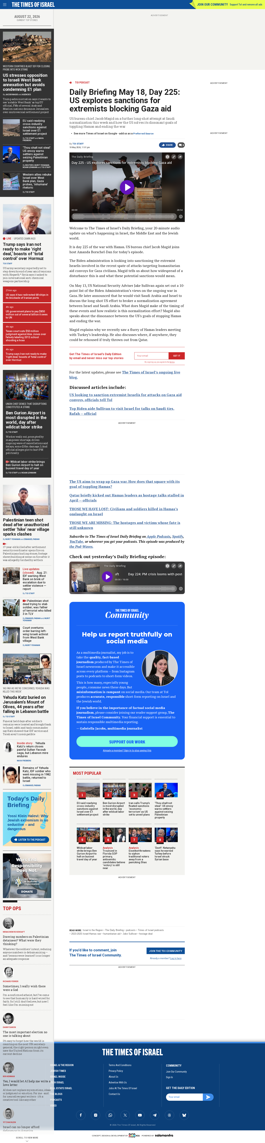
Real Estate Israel (61, 1088)
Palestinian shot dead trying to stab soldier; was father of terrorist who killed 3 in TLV (37, 607)
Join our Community (212, 4)
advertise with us (118, 1082)
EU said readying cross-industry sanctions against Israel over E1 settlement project (87, 809)
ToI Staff (78, 144)
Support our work (127, 741)
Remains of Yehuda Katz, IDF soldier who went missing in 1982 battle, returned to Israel (37, 774)
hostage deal (146, 933)
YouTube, (76, 541)
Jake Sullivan (130, 933)
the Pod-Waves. (81, 546)
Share (169, 145)
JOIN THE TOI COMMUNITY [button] (165, 950)
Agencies (26, 95)
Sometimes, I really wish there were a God (24, 988)
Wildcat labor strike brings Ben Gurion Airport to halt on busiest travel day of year (87, 853)
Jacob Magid (11, 95)
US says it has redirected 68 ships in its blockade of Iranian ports (27, 296)
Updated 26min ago (25, 238)
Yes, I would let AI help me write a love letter (26, 1083)
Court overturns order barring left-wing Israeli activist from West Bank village (35, 634)
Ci (112, 509)
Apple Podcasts (158, 536)
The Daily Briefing (114, 930)
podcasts (131, 930)
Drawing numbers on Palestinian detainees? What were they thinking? (26, 940)
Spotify (177, 536)
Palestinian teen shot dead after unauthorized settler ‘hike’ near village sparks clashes (26, 527)
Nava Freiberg (24, 761)
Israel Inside (57, 1076)
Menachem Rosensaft (14, 932)
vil (116, 509)
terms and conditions (120, 1065)
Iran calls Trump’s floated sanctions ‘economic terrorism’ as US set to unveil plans (139, 809)
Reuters (29, 165)
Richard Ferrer (10, 981)
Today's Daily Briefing (26, 801)
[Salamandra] (164, 1135)
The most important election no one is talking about (25, 1034)
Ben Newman (9, 1076)
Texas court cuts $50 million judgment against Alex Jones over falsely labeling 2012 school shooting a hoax (26, 336)
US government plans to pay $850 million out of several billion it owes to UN (27, 314)
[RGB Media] (135, 1135)
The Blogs (56, 1094)
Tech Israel (57, 1082)
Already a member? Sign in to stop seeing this (127, 750)
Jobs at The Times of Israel (123, 1088)
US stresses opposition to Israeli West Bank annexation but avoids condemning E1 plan (25, 82)
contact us (114, 1094)
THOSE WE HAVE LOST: (89, 509)
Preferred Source (143, 133)
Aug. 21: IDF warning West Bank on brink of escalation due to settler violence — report (35, 581)
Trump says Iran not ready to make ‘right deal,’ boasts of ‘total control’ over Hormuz (23, 251)
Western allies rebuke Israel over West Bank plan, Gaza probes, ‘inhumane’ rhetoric (37, 181)
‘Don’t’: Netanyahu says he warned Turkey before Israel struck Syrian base (165, 853)
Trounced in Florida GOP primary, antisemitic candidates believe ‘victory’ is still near (114, 858)
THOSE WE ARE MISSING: (91, 522)
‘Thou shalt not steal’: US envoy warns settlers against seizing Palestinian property (164, 810)
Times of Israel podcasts (151, 930)
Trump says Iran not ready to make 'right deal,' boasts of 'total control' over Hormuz (26, 356)
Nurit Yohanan (41, 165)
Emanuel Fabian (31, 539)
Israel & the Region (93, 930)
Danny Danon (9, 1027)
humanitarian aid (111, 933)
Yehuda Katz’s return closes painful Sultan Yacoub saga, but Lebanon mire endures (32, 749)
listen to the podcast (31, 839)
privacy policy (116, 1070)
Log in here (176, 958)
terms (172, 362)
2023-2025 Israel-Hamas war (86, 933)
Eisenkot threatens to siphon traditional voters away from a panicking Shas (140, 855)
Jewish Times (58, 1070)
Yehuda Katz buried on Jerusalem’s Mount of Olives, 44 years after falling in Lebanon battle (26, 704)
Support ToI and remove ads (246, 4)
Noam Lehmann (30, 167)
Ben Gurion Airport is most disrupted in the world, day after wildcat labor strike (114, 809)
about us (113, 1076)
